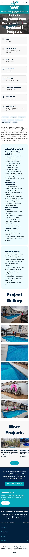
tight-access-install (6, 122)
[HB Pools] (14, 2)
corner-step (10, 119)
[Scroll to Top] (26, 549)
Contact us (5, 503)
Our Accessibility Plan (14, 484)
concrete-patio (22, 117)
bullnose (15, 122)
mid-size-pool (19, 119)
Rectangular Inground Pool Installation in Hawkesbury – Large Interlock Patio (10, 452)
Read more (4, 456)
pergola (3, 119)
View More (14, 463)
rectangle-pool (5, 117)
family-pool (13, 117)
